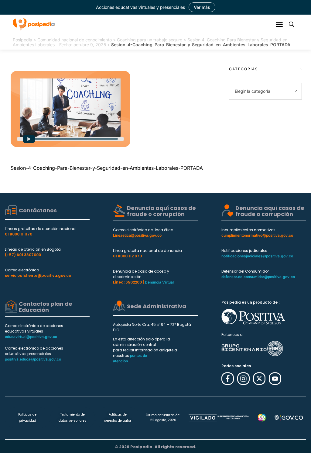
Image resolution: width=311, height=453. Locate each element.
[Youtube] (275, 378)
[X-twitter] (259, 378)
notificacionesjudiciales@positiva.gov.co (257, 256)
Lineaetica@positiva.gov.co (137, 235)
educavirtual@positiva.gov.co (31, 336)
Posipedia (22, 39)
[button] (279, 24)
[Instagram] (243, 378)
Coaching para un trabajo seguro (149, 39)
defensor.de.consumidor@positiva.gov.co (258, 276)
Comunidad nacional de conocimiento (74, 39)
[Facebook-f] (227, 378)
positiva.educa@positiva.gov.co (33, 359)
